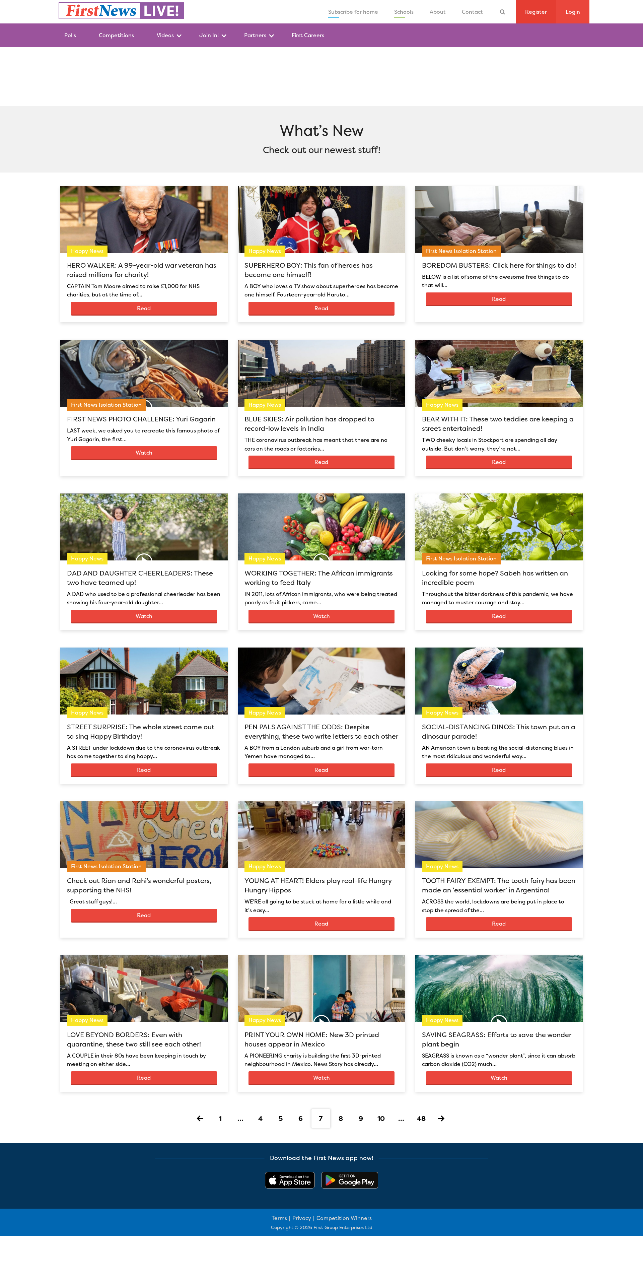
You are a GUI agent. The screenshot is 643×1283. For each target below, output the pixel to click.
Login (573, 11)
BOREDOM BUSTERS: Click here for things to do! (499, 265)
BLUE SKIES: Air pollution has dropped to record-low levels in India (309, 423)
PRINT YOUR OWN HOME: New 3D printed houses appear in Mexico (311, 1039)
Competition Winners (344, 1218)
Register (536, 11)
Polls (70, 35)
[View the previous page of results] (200, 1118)
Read (144, 308)
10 (381, 1118)
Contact (472, 11)
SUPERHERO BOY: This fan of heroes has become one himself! (308, 270)
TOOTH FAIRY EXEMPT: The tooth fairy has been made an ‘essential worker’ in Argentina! (498, 885)
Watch (144, 452)
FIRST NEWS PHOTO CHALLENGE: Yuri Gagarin (141, 418)
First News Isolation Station (461, 251)
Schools (404, 11)
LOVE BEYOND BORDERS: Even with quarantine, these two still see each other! (134, 1039)
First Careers (308, 35)
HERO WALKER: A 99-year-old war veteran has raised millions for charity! (141, 270)
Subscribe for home (353, 11)
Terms (279, 1218)
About (438, 11)
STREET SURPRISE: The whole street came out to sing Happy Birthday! (140, 731)
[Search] (502, 11)
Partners (255, 35)
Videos (165, 35)
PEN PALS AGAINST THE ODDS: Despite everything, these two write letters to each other (321, 731)
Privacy (301, 1218)
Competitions (116, 35)
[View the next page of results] (441, 1118)
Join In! (209, 35)
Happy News (87, 251)
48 (421, 1118)
